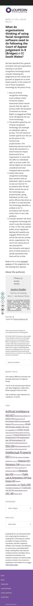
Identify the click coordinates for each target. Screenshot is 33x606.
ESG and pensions (22, 446)
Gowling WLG (4, 584)
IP (13, 457)
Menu (18, 3)
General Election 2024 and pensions (16, 449)
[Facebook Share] (2, 301)
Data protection (20, 432)
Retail (18, 481)
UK (11, 490)
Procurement (18, 474)
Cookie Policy (5, 597)
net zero (15, 461)
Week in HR (18, 494)
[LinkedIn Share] (2, 293)
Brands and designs (19, 424)
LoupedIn (16, 10)
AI (13, 317)
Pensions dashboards (20, 467)
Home (2, 575)
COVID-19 (23, 430)
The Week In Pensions (14, 488)
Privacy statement (6, 593)
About (2, 580)
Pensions (13, 464)
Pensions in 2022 (12, 471)
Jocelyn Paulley (18, 289)
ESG (10, 446)
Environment (18, 440)
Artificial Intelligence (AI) (20, 319)
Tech (26, 484)
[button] (2, 313)
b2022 (10, 419)
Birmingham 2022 (19, 419)
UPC (10, 493)
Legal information (6, 588)
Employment (12, 437)
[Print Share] (2, 309)
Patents (24, 460)
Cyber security (10, 432)
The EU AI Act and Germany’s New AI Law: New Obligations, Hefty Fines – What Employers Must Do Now (18, 388)
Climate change (16, 427)
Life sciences (19, 457)
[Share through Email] (2, 305)
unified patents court (20, 490)
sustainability (13, 485)
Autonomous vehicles (22, 416)
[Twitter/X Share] (2, 297)
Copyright (12, 430)
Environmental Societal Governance (16, 443)
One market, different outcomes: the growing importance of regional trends (18, 379)
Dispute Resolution (22, 435)
